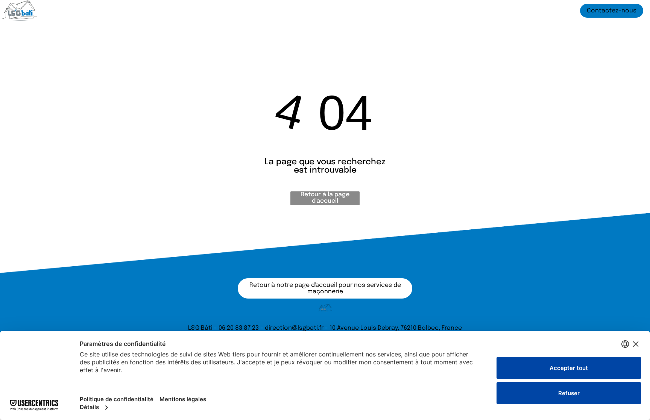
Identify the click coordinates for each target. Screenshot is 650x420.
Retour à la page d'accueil (325, 197)
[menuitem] (173, 11)
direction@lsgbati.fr (294, 328)
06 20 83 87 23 (239, 328)
